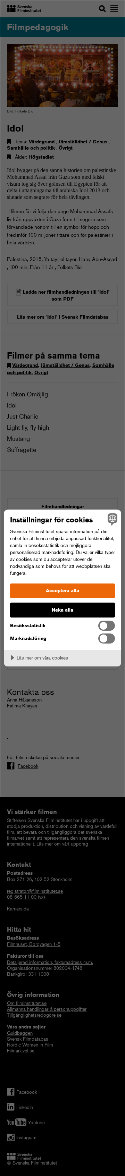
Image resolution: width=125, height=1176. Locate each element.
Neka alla (62, 610)
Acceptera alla (62, 590)
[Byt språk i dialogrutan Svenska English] (111, 519)
